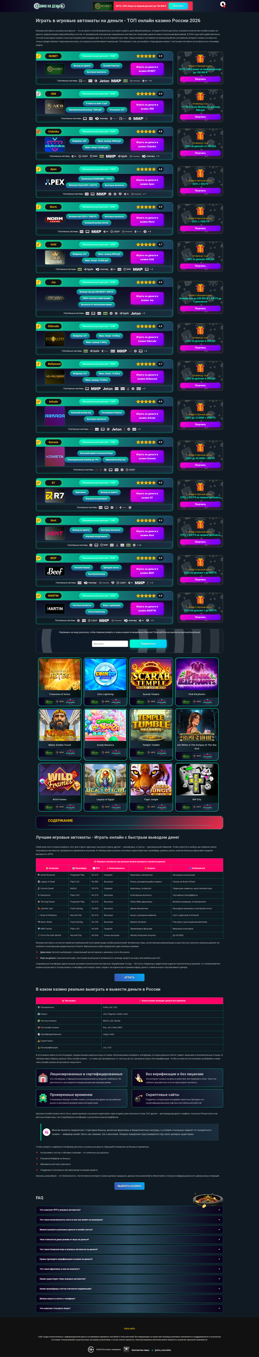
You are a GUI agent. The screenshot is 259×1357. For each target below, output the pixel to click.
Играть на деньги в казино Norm (147, 219)
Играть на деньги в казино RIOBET (147, 69)
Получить (178, 5)
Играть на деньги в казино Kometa (147, 456)
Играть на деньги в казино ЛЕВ (147, 106)
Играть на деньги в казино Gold (147, 257)
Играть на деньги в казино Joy (147, 298)
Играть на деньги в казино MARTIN (147, 608)
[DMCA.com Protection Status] (127, 1350)
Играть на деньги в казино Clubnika (147, 144)
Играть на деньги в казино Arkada (147, 415)
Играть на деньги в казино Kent (147, 533)
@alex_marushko (163, 1350)
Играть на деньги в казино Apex (147, 182)
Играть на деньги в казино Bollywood (147, 376)
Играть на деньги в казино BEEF (147, 571)
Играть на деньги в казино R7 (147, 495)
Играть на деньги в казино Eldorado (147, 339)
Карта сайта (129, 1328)
